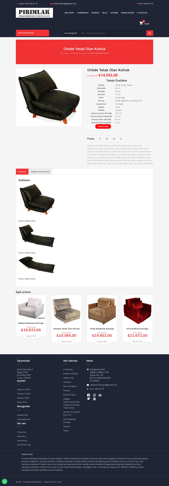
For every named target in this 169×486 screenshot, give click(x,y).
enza (89, 155)
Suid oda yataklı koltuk (118, 160)
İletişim (66, 390)
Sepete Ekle (103, 126)
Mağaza (66, 399)
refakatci (134, 158)
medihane (104, 158)
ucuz (135, 163)
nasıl (110, 158)
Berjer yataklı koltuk (140, 149)
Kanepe (128, 155)
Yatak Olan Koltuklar (134, 146)
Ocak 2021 (22, 402)
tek (129, 160)
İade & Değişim (70, 386)
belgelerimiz (22, 415)
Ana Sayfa (64, 53)
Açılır (101, 149)
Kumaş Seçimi (69, 394)
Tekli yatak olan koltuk (110, 163)
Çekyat (89, 152)
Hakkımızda (68, 378)
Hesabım (67, 382)
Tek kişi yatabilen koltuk (139, 160)
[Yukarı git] (164, 481)
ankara (106, 149)
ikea (123, 155)
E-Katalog (67, 369)
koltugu (141, 155)
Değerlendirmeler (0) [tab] (40, 172)
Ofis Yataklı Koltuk (119, 158)
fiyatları (94, 155)
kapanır (134, 155)
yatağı (140, 163)
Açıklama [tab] (22, 172)
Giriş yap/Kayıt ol (146, 3)
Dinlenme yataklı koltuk (140, 152)
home (119, 155)
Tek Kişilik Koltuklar (78, 53)
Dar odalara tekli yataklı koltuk (120, 152)
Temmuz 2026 (23, 393)
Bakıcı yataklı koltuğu (117, 149)
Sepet (66, 430)
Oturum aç (21, 432)
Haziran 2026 (23, 398)
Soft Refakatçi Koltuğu (101, 160)
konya (97, 158)
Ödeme (66, 426)
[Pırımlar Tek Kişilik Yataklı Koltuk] (34, 17)
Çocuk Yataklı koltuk (100, 152)
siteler (89, 160)
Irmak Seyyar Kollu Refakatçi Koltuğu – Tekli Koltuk (72, 405)
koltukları (90, 158)
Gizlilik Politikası (70, 373)
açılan (96, 149)
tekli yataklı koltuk (126, 163)
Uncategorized (23, 419)
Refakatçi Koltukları (104, 146)
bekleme (129, 149)
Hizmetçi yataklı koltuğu (107, 155)
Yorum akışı (22, 440)
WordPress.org (24, 444)
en (151, 152)
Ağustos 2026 (23, 389)
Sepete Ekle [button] (31, 336)
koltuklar (148, 155)
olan (128, 158)
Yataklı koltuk (148, 163)
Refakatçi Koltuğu (144, 158)
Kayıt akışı (21, 436)
